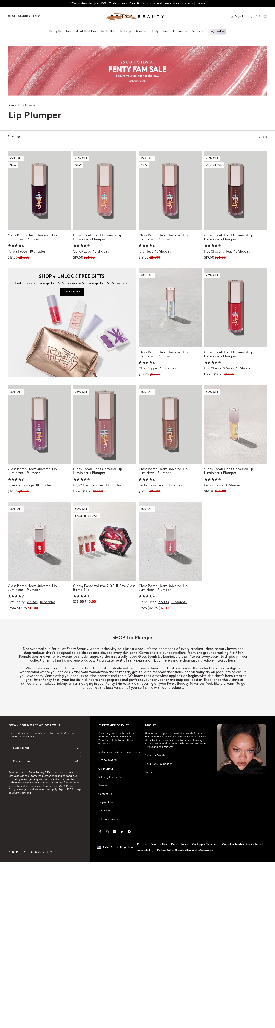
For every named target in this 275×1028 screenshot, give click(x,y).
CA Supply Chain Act (205, 844)
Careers (149, 772)
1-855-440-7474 (107, 760)
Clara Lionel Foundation (159, 763)
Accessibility (145, 850)
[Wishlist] (258, 16)
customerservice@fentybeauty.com (119, 752)
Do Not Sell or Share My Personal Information (185, 850)
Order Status (105, 768)
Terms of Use (158, 844)
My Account (105, 810)
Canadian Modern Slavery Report (242, 844)
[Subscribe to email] (76, 747)
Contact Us (105, 793)
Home (12, 105)
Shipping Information (110, 777)
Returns (102, 785)
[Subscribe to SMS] (76, 761)
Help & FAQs (105, 802)
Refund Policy (179, 844)
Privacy (141, 844)
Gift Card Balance (108, 819)
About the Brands (155, 755)
